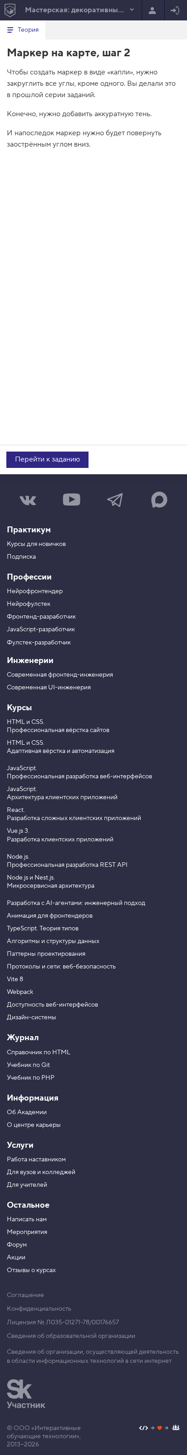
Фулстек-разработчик (39, 643)
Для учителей (27, 1185)
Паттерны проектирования (46, 954)
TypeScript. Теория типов (43, 928)
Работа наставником (36, 1159)
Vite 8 (15, 979)
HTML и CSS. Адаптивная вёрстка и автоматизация (60, 747)
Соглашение (25, 1295)
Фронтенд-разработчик (41, 617)
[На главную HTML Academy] (10, 10)
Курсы (19, 708)
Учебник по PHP (30, 1078)
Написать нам (27, 1219)
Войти (176, 10)
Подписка (21, 557)
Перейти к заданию (47, 459)
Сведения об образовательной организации (71, 1336)
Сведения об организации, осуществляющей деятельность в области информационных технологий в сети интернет (93, 1356)
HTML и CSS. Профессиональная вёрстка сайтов (58, 726)
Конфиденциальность (39, 1309)
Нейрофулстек (28, 604)
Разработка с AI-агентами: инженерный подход (76, 903)
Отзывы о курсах (31, 1270)
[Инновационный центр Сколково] (26, 1393)
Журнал (23, 1037)
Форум (17, 1245)
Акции (16, 1257)
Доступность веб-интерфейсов (52, 1005)
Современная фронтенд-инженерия (60, 675)
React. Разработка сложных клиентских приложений (74, 814)
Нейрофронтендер (35, 591)
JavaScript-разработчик (41, 629)
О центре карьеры (34, 1125)
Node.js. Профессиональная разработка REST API (67, 861)
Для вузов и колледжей (41, 1172)
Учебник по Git (28, 1065)
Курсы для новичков (36, 544)
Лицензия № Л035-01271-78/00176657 (63, 1322)
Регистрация (153, 10)
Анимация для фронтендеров (50, 916)
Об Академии (27, 1112)
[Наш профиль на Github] (159, 1429)
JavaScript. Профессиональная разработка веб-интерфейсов (79, 772)
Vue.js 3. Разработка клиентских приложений (60, 835)
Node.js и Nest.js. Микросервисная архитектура (50, 882)
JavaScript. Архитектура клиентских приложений (62, 793)
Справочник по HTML (38, 1052)
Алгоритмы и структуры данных (53, 941)
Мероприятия (27, 1232)
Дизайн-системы (31, 1017)
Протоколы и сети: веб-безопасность (61, 967)
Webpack (20, 992)
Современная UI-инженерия (49, 687)
